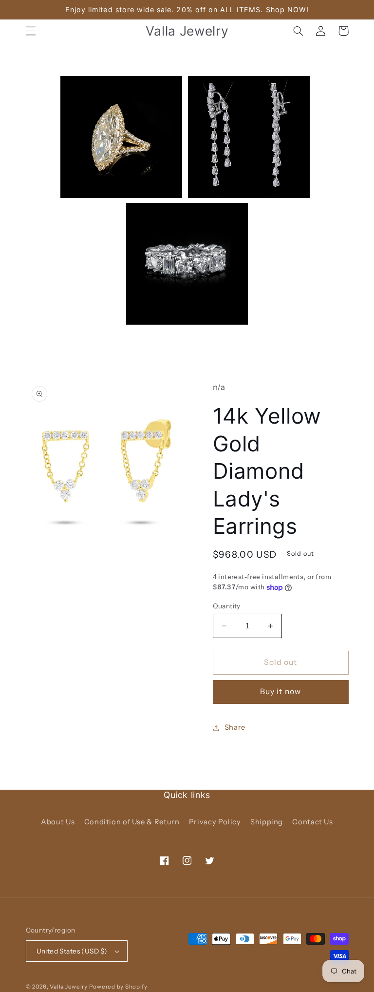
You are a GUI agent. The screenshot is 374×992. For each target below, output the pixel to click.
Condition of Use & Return (132, 821)
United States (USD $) (72, 951)
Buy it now (280, 691)
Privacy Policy (215, 821)
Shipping (266, 821)
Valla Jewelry (69, 986)
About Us (58, 821)
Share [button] (234, 727)
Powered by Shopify (118, 986)
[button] (30, 30)
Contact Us (312, 821)
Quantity (227, 606)
